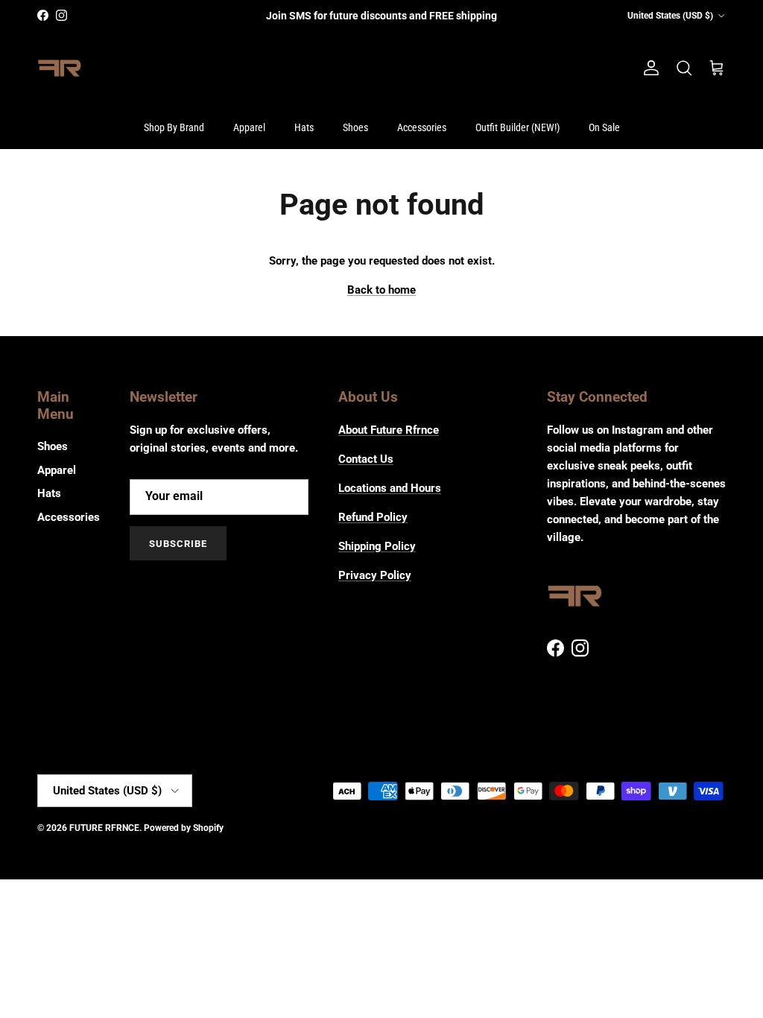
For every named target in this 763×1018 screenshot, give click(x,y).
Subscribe (178, 543)
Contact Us (365, 459)
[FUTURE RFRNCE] (59, 68)
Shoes (355, 127)
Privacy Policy (374, 575)
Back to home (381, 290)
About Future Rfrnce (388, 430)
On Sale (604, 127)
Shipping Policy (377, 546)
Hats (304, 127)
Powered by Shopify (184, 828)
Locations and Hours (389, 488)
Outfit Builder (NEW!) (517, 127)
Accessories (421, 127)
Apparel (249, 127)
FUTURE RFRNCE (104, 828)
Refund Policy (373, 517)
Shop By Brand (174, 127)
